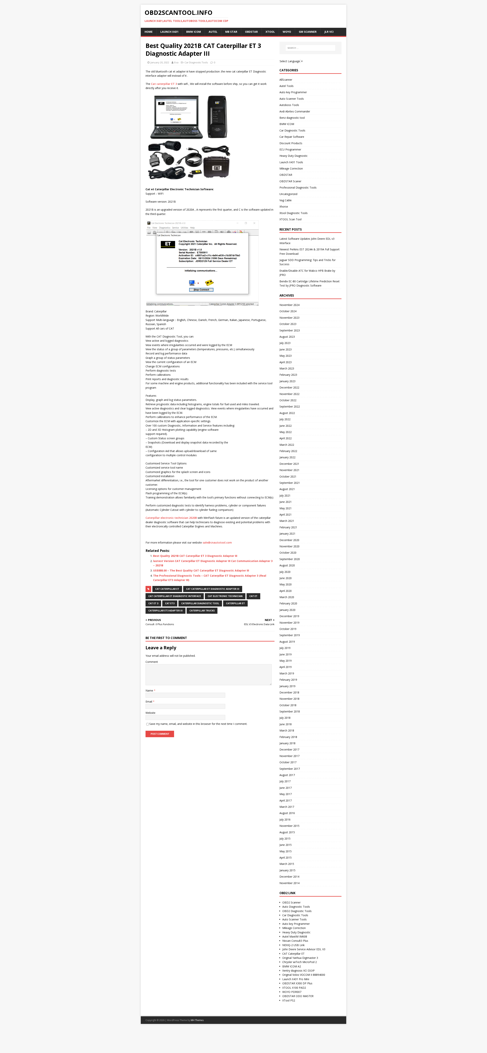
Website (150, 713)
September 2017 (289, 768)
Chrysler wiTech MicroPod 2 (299, 962)
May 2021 (285, 508)
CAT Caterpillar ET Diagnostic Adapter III (212, 589)
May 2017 (285, 794)
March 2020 (286, 597)
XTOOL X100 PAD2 (294, 987)
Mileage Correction (291, 168)
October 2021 (287, 476)
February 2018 (288, 737)
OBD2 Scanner (291, 902)
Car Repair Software (291, 136)
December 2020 (289, 540)
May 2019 (285, 660)
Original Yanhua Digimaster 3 (300, 958)
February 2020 (288, 603)
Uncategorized (288, 194)
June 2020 (285, 578)
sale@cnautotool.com (217, 542)
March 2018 (286, 730)
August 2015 (287, 832)
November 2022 (289, 394)
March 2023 (286, 368)
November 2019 (289, 622)
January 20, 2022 (159, 62)
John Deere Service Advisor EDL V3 (303, 949)
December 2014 (289, 876)
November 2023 (289, 317)
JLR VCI (328, 31)
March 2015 (286, 864)
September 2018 (289, 711)
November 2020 (289, 546)
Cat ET (253, 596)
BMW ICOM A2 (291, 966)
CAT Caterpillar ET (167, 589)
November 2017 (289, 756)
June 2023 (285, 349)
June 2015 (285, 845)
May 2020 (285, 584)
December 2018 (289, 692)
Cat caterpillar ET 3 (164, 84)
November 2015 (289, 826)
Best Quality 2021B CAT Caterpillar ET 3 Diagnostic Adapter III (195, 556)
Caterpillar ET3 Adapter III (165, 610)
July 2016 (284, 819)
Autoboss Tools (289, 105)
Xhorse (283, 206)
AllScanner (285, 79)
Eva (176, 62)
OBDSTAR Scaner (290, 181)
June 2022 (285, 425)
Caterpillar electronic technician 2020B (171, 518)
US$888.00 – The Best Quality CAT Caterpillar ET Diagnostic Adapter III (201, 570)
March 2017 (286, 807)
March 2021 (286, 521)
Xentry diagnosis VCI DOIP (298, 970)
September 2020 (289, 559)
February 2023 (288, 374)
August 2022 (287, 413)
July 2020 (284, 572)
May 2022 (285, 432)
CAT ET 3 (153, 603)
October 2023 (287, 324)
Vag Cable (285, 200)
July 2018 (284, 718)
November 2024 (289, 305)
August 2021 (287, 489)
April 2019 (285, 667)
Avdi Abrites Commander (294, 111)
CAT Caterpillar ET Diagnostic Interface (174, 596)
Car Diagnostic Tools (196, 62)
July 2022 (284, 419)
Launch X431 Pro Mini (295, 979)
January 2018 (287, 743)
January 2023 (287, 381)
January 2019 (287, 686)
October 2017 (287, 762)
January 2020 (287, 610)
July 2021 (284, 495)
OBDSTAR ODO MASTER (298, 996)
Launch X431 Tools (291, 162)
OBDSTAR (285, 175)
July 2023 (284, 343)
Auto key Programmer (293, 92)
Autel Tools (286, 86)
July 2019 (284, 648)
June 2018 (285, 724)
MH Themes (197, 1020)
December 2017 (289, 749)
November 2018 (289, 698)
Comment (152, 662)
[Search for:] (310, 48)
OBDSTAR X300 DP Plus (297, 983)
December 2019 (289, 616)
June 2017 (285, 788)
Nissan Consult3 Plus (295, 940)
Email (149, 701)
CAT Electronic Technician (225, 596)
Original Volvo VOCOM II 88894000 (303, 975)
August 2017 (287, 775)
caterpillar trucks (202, 610)
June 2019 (285, 654)
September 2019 (289, 635)
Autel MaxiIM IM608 (294, 936)
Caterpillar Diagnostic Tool (200, 603)
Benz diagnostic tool (292, 117)
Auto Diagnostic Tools (296, 906)
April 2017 (285, 800)
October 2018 (287, 705)
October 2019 (287, 629)
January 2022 (287, 457)
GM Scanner (308, 31)
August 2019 (287, 641)
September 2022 (289, 406)
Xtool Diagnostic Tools (293, 213)
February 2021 (288, 527)
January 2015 (287, 870)
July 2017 (284, 781)
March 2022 (286, 445)
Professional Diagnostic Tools (298, 187)
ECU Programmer (290, 149)
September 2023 (289, 330)
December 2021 (289, 464)
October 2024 (287, 311)
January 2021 (287, 533)
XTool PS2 (288, 1000)
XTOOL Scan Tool (290, 219)
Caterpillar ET (235, 603)
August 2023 (287, 336)
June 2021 (285, 502)
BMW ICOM (286, 124)
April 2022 (285, 438)
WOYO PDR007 (291, 992)
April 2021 (285, 514)
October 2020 (287, 552)
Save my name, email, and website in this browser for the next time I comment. (198, 724)
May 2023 (285, 355)
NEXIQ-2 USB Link (293, 945)
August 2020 (287, 565)
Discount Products (290, 143)
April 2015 (285, 857)
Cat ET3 (169, 603)
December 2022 (289, 387)
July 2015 (284, 838)
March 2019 (286, 673)
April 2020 (285, 591)
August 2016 (287, 813)
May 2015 (285, 851)
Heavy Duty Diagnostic (293, 156)
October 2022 (287, 400)
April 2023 (285, 362)
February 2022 (288, 451)
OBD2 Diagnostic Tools (297, 911)
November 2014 (289, 883)
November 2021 (289, 470)
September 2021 (289, 483)
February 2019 (288, 679)
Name (150, 690)
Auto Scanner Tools (291, 98)
